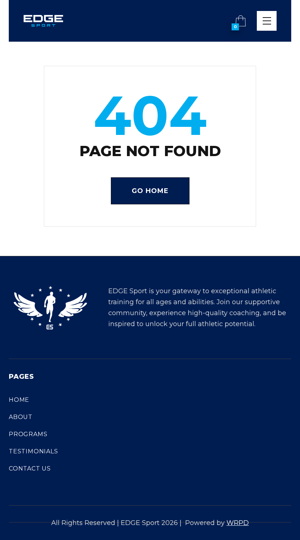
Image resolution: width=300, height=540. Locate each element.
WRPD (237, 523)
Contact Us (30, 468)
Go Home (150, 191)
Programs (28, 434)
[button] (241, 20)
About (21, 417)
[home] (43, 21)
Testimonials (33, 451)
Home (19, 399)
